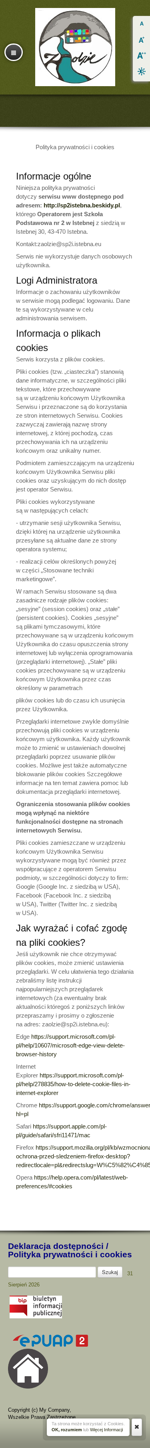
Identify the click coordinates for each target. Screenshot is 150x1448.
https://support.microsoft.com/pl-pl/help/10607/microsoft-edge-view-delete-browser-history (70, 1045)
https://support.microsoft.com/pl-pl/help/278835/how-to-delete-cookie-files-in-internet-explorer (73, 1084)
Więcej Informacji (106, 1429)
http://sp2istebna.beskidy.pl (82, 205)
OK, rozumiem (67, 1429)
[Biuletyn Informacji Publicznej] (36, 1317)
